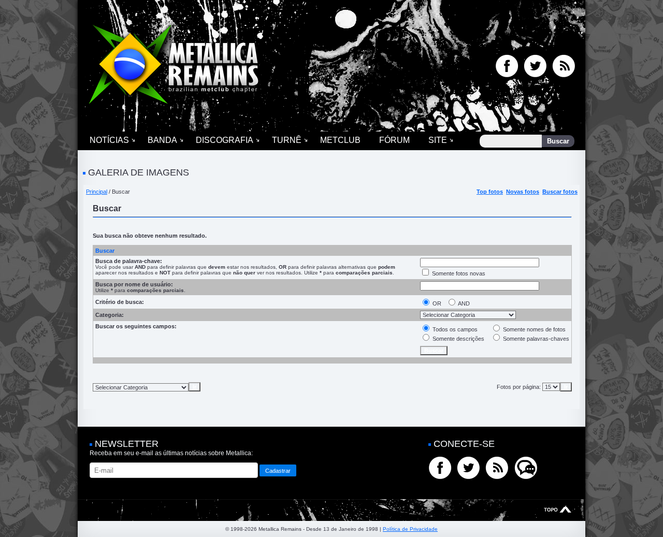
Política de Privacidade (410, 529)
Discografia (224, 140)
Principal (96, 191)
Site (437, 140)
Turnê (286, 140)
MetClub (340, 140)
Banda (162, 140)
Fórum (394, 140)
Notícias (109, 140)
